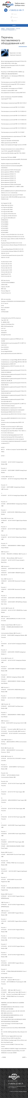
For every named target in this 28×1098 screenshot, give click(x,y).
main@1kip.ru (14, 1087)
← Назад (3, 1057)
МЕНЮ (14, 25)
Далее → (24, 1057)
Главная (3, 28)
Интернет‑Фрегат (22, 1091)
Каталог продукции (10, 28)
